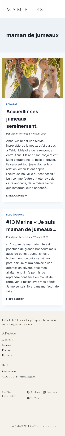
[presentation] (32, 78)
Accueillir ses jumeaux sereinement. (22, 119)
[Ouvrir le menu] (60, 9)
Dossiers (7, 355)
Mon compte (9, 371)
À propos (7, 339)
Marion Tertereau (20, 133)
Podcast (11, 104)
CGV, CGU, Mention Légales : (19, 376)
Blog (9, 214)
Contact (6, 344)
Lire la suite (16, 195)
